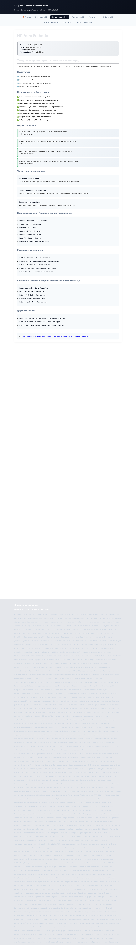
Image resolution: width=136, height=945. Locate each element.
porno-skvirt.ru (19, 629)
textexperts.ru (19, 742)
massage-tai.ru (43, 746)
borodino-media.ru (101, 731)
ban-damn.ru (77, 660)
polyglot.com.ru (114, 818)
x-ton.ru (58, 716)
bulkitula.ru (34, 641)
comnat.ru (83, 791)
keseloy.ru (17, 912)
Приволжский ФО (78, 17)
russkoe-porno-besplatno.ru (24, 727)
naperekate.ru (47, 675)
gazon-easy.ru (28, 825)
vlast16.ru (17, 772)
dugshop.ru (28, 776)
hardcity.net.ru (106, 848)
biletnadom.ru (83, 671)
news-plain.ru (73, 708)
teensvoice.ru (110, 727)
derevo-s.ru (41, 900)
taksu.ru (83, 727)
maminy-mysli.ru (51, 897)
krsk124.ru (98, 799)
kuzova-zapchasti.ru (63, 848)
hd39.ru (95, 878)
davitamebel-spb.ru (89, 810)
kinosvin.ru (74, 780)
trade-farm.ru (87, 712)
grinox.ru (50, 825)
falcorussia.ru (19, 761)
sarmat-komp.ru (20, 757)
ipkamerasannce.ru (88, 915)
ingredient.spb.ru (94, 938)
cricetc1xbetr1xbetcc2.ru (23, 652)
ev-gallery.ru (112, 644)
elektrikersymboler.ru (44, 787)
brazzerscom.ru (90, 667)
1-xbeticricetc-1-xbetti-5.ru (64, 641)
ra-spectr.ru (51, 904)
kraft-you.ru (84, 614)
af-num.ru (40, 942)
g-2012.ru (17, 648)
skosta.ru (58, 870)
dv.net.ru (118, 919)
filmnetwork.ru (54, 780)
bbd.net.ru (53, 806)
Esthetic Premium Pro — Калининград (32, 302)
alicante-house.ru (103, 915)
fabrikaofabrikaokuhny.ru (109, 682)
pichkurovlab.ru (61, 727)
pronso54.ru (99, 633)
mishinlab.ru (103, 629)
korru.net (25, 772)
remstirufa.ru (108, 735)
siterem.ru (73, 821)
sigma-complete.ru (51, 863)
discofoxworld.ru (53, 637)
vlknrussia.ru (48, 678)
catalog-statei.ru (96, 855)
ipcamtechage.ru (47, 870)
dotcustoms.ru (99, 712)
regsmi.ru (45, 780)
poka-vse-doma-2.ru (45, 644)
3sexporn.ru (48, 663)
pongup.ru (75, 637)
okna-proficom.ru (41, 750)
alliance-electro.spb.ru (97, 761)
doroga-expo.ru (103, 720)
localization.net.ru (104, 874)
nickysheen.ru (94, 889)
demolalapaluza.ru (60, 742)
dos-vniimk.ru (100, 919)
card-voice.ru (110, 697)
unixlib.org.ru (50, 931)
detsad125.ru (39, 821)
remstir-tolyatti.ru (85, 742)
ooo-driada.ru (29, 821)
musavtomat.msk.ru (81, 840)
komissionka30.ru (53, 878)
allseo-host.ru (86, 648)
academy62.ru (74, 833)
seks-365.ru (62, 723)
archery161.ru (101, 769)
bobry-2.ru (72, 889)
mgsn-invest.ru (75, 915)
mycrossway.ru (43, 882)
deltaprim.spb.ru (107, 780)
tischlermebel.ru (66, 912)
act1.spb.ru (103, 818)
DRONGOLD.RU (109, 863)
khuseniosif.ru (73, 897)
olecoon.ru (86, 626)
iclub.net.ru (18, 825)
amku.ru (65, 927)
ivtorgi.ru (80, 855)
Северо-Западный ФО (59, 17)
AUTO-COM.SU (79, 803)
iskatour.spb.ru (74, 772)
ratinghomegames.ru (21, 851)
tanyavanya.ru (73, 742)
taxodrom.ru (85, 848)
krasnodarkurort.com (31, 836)
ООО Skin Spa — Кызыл (27, 227)
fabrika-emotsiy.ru (86, 795)
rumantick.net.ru (43, 874)
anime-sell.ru (109, 908)
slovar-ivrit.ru (32, 723)
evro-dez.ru (18, 708)
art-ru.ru (27, 934)
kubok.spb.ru (107, 799)
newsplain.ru (67, 716)
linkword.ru (73, 867)
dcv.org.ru (107, 855)
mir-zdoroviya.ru (51, 821)
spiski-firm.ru (41, 754)
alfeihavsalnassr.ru (20, 720)
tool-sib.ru (88, 836)
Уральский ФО (94, 17)
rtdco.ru (66, 697)
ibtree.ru (30, 931)
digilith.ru (51, 727)
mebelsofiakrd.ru (20, 874)
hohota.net (90, 803)
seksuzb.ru (75, 682)
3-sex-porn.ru (67, 660)
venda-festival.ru (100, 656)
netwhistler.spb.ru (112, 923)
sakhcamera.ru (83, 761)
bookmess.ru (63, 867)
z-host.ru (17, 675)
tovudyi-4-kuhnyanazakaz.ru (74, 667)
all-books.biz (112, 897)
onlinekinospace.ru (62, 750)
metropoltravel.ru (75, 731)
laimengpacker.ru (49, 848)
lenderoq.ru (54, 814)
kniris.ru (30, 897)
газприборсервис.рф (30, 912)
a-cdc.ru (46, 622)
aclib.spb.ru (42, 878)
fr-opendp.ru (65, 859)
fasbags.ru (112, 660)
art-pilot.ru (83, 938)
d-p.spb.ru (55, 810)
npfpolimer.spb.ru (108, 938)
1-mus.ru (58, 660)
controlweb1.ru (19, 765)
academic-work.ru (39, 885)
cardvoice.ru (77, 716)
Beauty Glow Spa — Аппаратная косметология (36, 272)
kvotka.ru (48, 765)
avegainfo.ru (91, 769)
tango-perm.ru (19, 784)
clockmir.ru (105, 889)
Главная (17, 10)
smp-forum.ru (77, 806)
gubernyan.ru (47, 851)
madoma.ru (32, 720)
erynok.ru (51, 750)
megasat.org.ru (91, 874)
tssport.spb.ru (74, 851)
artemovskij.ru (98, 825)
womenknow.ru (88, 919)
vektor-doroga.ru (76, 633)
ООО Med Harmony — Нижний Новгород (34, 241)
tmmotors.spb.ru (54, 840)
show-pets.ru (28, 637)
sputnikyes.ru (57, 787)
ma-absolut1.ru (40, 708)
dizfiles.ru (104, 708)
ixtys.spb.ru (86, 904)
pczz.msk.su (39, 893)
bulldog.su (65, 908)
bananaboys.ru (52, 885)
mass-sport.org (40, 867)
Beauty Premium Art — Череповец (31, 291)
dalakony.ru (117, 829)
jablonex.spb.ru (52, 867)
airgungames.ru (75, 648)
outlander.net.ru (87, 908)
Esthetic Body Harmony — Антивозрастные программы (39, 261)
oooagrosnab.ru (106, 622)
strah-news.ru (44, 618)
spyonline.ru (43, 803)
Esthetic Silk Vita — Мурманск (30, 231)
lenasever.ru (109, 633)
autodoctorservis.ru (32, 761)
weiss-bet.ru (28, 735)
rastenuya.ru (18, 618)
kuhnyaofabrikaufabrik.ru (62, 675)
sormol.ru (51, 629)
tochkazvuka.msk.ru (79, 814)
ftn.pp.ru (27, 848)
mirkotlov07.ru (32, 882)
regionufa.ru (18, 735)
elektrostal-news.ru (57, 622)
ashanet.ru (78, 712)
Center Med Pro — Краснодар (30, 224)
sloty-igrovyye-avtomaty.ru (87, 723)
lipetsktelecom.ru (43, 682)
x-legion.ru (57, 656)
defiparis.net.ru (45, 927)
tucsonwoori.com (91, 885)
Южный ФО (67, 23)
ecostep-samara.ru (43, 810)
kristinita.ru (90, 739)
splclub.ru (83, 720)
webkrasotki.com (60, 784)
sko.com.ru (77, 810)
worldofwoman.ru (58, 739)
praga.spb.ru (107, 757)
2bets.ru (80, 754)
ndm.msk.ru (30, 829)
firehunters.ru (109, 637)
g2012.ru (77, 644)
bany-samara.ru (45, 915)
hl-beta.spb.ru (38, 776)
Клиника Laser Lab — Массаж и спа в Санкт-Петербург (39, 322)
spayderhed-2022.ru (102, 705)
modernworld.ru (64, 863)
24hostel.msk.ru (19, 780)
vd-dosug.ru (96, 626)
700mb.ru (45, 919)
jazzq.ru (90, 893)
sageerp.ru (75, 848)
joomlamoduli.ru (26, 885)
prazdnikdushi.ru (44, 614)
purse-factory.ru (89, 660)
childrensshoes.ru (99, 870)
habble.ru (26, 633)
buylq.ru (42, 889)
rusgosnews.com (98, 776)
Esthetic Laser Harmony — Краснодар (33, 221)
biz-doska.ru (63, 731)
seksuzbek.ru (47, 626)
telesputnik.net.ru (41, 923)
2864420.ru (34, 667)
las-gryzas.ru (56, 927)
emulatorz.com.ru (37, 934)
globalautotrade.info (66, 829)
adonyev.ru (105, 626)
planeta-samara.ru (38, 712)
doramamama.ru (29, 739)
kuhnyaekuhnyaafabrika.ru (23, 686)
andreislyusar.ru (50, 705)
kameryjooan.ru (85, 825)
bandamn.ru (28, 663)
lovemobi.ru (18, 934)
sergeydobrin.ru (65, 814)
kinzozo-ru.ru (39, 765)
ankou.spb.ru (95, 784)
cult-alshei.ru (42, 844)
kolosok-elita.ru (50, 769)
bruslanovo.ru (63, 821)
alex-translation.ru (105, 885)
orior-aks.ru (18, 818)
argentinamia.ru (93, 701)
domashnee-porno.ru (32, 731)
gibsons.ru (65, 938)
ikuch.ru (32, 855)
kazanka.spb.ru (29, 795)
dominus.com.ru (19, 931)
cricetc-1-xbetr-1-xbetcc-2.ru (98, 641)
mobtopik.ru (66, 836)
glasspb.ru (99, 637)
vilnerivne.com (62, 889)
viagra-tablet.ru (101, 660)
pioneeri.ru (30, 757)
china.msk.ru (55, 908)
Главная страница (81, 336)
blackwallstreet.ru (99, 851)
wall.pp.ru (52, 923)
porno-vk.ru (69, 626)
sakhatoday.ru (31, 787)
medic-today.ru (73, 727)
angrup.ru (67, 799)
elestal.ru (65, 633)
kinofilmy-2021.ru (46, 742)
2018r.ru (28, 938)
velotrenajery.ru (88, 633)
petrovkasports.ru (53, 720)
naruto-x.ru (61, 705)
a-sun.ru (65, 870)
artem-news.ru (108, 833)
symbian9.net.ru (32, 840)
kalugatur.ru (108, 791)
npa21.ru (48, 855)
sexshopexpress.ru (78, 618)
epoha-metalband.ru (75, 776)
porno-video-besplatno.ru (47, 723)
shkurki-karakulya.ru (58, 757)
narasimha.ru (29, 716)
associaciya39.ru (90, 765)
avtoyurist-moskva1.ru (22, 799)
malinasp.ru (65, 780)
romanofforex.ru (20, 803)
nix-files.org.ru (19, 787)
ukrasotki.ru (37, 626)
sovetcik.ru (105, 840)
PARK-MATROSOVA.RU (102, 795)
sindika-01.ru (40, 656)
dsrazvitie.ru (95, 848)
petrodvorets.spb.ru (52, 893)
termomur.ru (88, 735)
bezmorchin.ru (115, 765)
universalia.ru (58, 735)
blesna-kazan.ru (33, 814)
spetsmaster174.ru (20, 859)
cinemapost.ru (65, 614)
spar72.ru (98, 927)
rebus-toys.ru (74, 663)
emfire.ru (17, 626)
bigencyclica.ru (112, 769)
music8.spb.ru (88, 799)
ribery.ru (113, 720)
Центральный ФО (41, 17)
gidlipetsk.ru (18, 821)
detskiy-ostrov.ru (84, 784)
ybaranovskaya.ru (20, 844)
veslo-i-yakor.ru (88, 731)
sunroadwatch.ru (86, 882)
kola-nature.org (19, 908)
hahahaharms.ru (67, 644)
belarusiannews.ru (75, 919)
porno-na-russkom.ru (90, 629)
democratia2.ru (19, 867)
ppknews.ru (32, 844)
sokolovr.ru (110, 742)
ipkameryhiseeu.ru (34, 859)
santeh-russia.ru (19, 840)
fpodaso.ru (117, 622)
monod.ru (82, 900)
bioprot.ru (111, 878)
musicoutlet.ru (45, 908)
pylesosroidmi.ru (62, 923)
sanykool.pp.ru (39, 931)
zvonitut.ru (61, 746)
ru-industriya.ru (104, 723)
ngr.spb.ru (87, 776)
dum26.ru (45, 859)
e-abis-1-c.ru (78, 656)
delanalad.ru (95, 708)
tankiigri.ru (106, 927)
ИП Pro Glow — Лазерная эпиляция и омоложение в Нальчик (41, 325)
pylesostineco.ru (60, 825)
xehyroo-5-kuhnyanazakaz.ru (103, 675)
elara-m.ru (50, 754)
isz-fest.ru (37, 791)
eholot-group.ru (88, 863)
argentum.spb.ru (20, 942)
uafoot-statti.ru (82, 652)
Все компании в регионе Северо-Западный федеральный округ (46, 336)
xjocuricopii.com (67, 840)
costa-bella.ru (68, 765)
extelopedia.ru (48, 772)
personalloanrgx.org (111, 942)
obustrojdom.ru (95, 840)
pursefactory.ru (72, 705)
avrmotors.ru (112, 806)
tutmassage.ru (86, 757)
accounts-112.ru (36, 648)
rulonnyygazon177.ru (21, 701)
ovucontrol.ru (72, 723)
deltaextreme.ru (19, 882)
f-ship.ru (37, 780)
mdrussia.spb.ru (72, 900)
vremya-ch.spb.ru (59, 855)
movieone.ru (114, 705)
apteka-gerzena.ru (82, 942)
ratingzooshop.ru (41, 829)
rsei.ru (55, 915)
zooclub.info (18, 904)
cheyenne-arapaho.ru (92, 859)
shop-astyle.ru (31, 900)
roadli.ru (28, 712)
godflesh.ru (114, 746)
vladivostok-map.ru (67, 678)
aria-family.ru (18, 712)
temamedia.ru (54, 882)
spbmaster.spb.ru (33, 908)
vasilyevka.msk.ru (96, 942)
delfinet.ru (46, 633)
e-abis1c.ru (93, 652)
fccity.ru (94, 904)
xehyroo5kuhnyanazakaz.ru (24, 671)
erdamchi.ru (18, 739)
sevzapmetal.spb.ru (108, 859)
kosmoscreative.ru (100, 806)
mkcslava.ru (72, 754)
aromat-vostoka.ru (20, 806)
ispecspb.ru (31, 769)
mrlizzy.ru (110, 870)
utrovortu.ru (31, 754)
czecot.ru (97, 893)
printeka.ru (86, 931)
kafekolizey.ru (108, 821)
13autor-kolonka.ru (40, 629)
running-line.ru (94, 772)
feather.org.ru (88, 927)
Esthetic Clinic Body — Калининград (32, 295)
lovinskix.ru (18, 637)
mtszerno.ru (55, 874)
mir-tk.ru (39, 678)
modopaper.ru (88, 716)
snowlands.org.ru (86, 870)
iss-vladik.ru (34, 927)
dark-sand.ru (30, 656)
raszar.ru (99, 678)
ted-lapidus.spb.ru (20, 863)
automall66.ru (78, 912)
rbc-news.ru (115, 626)
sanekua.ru (62, 885)
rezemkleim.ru (31, 746)
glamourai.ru (100, 844)
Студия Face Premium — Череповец (32, 298)
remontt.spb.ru (29, 833)
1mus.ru (56, 663)
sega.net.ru (110, 919)
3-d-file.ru (57, 644)
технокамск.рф (40, 904)
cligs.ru (81, 923)
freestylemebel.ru (33, 915)
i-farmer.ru (30, 867)
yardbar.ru (100, 912)
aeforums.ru (81, 787)
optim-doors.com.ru (21, 855)
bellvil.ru (17, 927)
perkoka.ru (104, 701)
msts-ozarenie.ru (73, 825)
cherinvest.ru (72, 784)
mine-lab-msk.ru (48, 660)
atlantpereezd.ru (20, 622)
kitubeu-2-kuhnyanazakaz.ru (82, 675)
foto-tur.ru (54, 731)
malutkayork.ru (94, 780)
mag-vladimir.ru (90, 912)
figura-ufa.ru (54, 919)
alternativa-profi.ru (76, 934)
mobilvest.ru (44, 806)
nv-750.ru (64, 708)
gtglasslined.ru (58, 851)
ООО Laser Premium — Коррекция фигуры (34, 258)
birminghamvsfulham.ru (110, 754)
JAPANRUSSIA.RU (54, 844)
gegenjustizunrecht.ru (104, 750)
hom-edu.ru (31, 942)
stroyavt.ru (110, 761)
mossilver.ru (45, 814)
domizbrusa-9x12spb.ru (49, 701)
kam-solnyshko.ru (77, 859)
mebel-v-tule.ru (55, 836)
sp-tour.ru (109, 836)
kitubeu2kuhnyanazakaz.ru (31, 675)
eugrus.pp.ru (78, 765)
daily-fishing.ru (66, 874)
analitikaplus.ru (32, 803)
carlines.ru (50, 818)
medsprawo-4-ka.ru (21, 667)
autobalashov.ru (19, 754)
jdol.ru (102, 742)
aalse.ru (74, 701)
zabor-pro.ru (18, 848)
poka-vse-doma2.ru (61, 648)
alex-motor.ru (82, 818)
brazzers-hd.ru (114, 671)
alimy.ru (97, 803)
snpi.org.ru (84, 772)
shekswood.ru (55, 912)
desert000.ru (70, 855)
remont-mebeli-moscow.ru (73, 735)
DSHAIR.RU (43, 840)
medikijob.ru (18, 833)
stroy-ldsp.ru (74, 870)
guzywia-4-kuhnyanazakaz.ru (24, 678)
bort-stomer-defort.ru (39, 938)
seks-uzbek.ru (58, 626)
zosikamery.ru (53, 803)
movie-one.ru (114, 701)
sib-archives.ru (68, 656)
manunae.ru (98, 716)
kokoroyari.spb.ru (20, 814)
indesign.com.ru (19, 915)
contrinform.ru (52, 900)
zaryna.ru (37, 735)
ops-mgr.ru (26, 648)
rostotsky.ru (114, 731)
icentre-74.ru (76, 878)
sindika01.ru (89, 656)
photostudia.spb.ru (42, 833)
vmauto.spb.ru (19, 900)
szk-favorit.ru (40, 818)
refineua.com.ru (84, 867)
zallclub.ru (90, 787)
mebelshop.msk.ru (64, 806)
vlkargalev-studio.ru (33, 919)
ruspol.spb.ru (54, 859)
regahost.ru (40, 769)
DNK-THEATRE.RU (20, 870)
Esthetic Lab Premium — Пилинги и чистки (34, 265)
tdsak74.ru (29, 765)
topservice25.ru (35, 851)
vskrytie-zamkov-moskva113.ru (25, 682)
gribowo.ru (18, 641)
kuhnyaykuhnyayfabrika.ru (43, 686)
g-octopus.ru (28, 705)
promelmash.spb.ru (74, 904)
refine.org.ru (92, 900)
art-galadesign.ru (20, 810)
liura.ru (92, 637)
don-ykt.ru (100, 727)
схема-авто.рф (49, 799)
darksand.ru (64, 663)
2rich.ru (59, 629)
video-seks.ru (80, 678)
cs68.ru (56, 678)
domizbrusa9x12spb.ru (113, 712)
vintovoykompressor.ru (93, 754)
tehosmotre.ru (98, 648)
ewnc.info (46, 791)
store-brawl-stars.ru (105, 652)
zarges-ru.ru (91, 750)
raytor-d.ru (37, 652)
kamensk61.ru (111, 900)
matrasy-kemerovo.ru (65, 712)
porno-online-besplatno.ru (70, 720)
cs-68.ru (118, 675)
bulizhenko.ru (32, 874)
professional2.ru (54, 938)
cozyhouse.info (19, 919)
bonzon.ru (25, 927)
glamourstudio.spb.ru (106, 904)
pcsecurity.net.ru (77, 836)
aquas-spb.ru (50, 889)
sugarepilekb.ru (40, 825)
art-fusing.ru (65, 882)
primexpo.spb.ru (103, 765)
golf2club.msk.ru (69, 787)
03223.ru (17, 614)
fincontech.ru (37, 663)
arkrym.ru (81, 739)
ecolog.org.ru (96, 757)
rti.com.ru (98, 833)
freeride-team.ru (56, 618)
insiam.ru (82, 769)
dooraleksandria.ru (20, 660)
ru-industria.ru (19, 750)
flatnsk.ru (58, 818)
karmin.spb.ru (44, 912)
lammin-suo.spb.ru (61, 772)
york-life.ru (92, 720)
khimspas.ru (115, 934)
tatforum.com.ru (63, 934)
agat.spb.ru (115, 795)
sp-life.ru (49, 656)
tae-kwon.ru (62, 769)
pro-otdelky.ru (27, 626)
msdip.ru (96, 742)
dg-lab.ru (59, 799)
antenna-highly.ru (35, 660)
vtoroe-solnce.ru (83, 889)
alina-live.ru (64, 919)
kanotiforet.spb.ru (73, 757)
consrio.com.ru (72, 769)
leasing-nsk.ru (86, 878)
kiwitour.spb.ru (110, 912)
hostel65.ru (84, 637)
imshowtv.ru (44, 836)
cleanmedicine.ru (20, 723)
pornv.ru (118, 618)
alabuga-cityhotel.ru (107, 618)
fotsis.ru (100, 810)
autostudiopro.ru (93, 618)
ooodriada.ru (61, 904)
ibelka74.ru (113, 915)
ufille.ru (24, 614)
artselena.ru (74, 938)
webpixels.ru (29, 893)
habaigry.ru (113, 787)
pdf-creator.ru (115, 784)
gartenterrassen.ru (74, 931)
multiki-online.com (46, 784)
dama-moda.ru (77, 863)
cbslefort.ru (75, 882)
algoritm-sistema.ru (102, 746)
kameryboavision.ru (58, 795)
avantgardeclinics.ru (21, 889)
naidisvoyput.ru (63, 915)
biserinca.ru (18, 836)
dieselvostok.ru (110, 776)
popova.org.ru (100, 923)
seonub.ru (53, 746)
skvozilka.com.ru (97, 931)
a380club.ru (83, 701)
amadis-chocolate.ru (43, 757)
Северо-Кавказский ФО (84, 23)
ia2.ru (16, 769)
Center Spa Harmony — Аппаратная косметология (37, 268)
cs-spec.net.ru (96, 867)
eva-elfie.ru (45, 731)
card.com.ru (18, 795)
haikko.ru (17, 791)
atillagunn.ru (46, 652)
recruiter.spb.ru (77, 799)
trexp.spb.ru (70, 942)
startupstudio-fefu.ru (78, 750)
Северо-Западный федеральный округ (33, 10)
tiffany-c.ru (32, 810)
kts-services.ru (19, 656)
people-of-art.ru (93, 814)
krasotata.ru (33, 614)
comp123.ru (91, 727)
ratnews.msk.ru (114, 882)
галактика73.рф (66, 810)
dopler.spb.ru (108, 825)
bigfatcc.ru (18, 633)
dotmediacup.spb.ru (86, 897)
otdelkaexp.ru (33, 806)
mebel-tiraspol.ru (100, 897)
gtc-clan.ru (73, 923)
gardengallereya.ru (86, 833)
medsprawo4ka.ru (104, 667)
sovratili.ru (78, 626)
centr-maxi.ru (19, 938)
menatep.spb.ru (61, 931)
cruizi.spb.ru (106, 893)
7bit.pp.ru (99, 791)
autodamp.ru (18, 716)
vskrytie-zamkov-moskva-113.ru (65, 671)
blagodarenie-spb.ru (46, 667)
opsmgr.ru (102, 644)
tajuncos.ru (41, 720)
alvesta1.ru (105, 784)
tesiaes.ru (117, 791)
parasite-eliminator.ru (35, 863)
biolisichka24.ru (72, 746)
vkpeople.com (40, 897)
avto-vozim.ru (72, 761)
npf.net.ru (91, 791)
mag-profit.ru (65, 878)
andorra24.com (85, 851)
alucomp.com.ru (50, 934)
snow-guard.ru (35, 701)
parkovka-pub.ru (110, 931)
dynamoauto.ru (29, 818)
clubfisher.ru (98, 735)
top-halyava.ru (19, 644)
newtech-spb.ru (19, 746)
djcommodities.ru (41, 716)
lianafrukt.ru (72, 885)
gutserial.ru (62, 900)
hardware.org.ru (36, 799)
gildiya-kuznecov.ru (43, 795)
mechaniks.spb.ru (34, 870)
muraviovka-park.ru (43, 739)
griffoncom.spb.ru (72, 795)
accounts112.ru (31, 644)
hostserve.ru (77, 629)
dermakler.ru (89, 934)
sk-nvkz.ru (99, 863)
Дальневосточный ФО (51, 23)
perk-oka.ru (18, 705)
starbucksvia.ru (36, 633)
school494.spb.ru (50, 776)
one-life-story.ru (115, 641)
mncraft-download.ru (86, 746)
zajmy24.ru (58, 667)
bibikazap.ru (89, 923)
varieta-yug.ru (109, 648)
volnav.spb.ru (74, 791)
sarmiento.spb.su (36, 772)
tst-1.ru (84, 644)
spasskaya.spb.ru (20, 897)
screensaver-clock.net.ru (59, 791)
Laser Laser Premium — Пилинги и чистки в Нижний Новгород (42, 318)
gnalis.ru (26, 641)
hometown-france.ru (47, 641)
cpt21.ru (22, 769)
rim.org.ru (91, 844)
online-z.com (106, 803)
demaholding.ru (65, 701)
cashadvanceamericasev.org (54, 942)
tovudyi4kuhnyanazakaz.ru (60, 682)
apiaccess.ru (53, 829)
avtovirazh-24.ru (80, 893)
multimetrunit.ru (98, 836)
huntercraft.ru (114, 889)
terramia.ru (63, 833)
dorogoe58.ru (36, 848)
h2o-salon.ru (83, 780)
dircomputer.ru (100, 739)
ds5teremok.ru (31, 878)
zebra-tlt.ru (29, 750)
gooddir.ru (29, 784)
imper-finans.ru (81, 844)
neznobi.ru (112, 629)
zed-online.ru (94, 671)
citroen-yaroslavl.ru (100, 882)
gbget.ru (107, 716)
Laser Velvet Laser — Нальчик (30, 238)
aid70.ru (117, 825)
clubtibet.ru (115, 814)
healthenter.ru (112, 739)
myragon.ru (54, 833)
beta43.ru (80, 885)
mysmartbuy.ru (51, 712)
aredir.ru (107, 934)
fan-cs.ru (117, 836)
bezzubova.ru (105, 814)
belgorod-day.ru (41, 727)
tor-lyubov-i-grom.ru (86, 705)
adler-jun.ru (18, 663)
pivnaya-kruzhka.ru (32, 742)
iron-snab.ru (57, 765)
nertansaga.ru (84, 708)
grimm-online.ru (75, 908)
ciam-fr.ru (75, 614)
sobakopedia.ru (27, 791)
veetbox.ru (55, 614)
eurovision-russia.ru (31, 618)
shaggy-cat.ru (93, 644)
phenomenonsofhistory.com (24, 923)
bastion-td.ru (87, 806)
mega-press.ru (94, 614)
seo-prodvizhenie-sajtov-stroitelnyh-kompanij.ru (87, 697)
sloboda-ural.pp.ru (66, 803)
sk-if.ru (16, 885)
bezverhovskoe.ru (80, 829)
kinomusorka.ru (61, 754)
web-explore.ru (114, 614)
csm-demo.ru (48, 648)
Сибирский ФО (108, 17)
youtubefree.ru (114, 708)
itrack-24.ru (67, 618)
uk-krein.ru (101, 900)
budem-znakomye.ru (92, 622)
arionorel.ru (63, 897)
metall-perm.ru (19, 829)
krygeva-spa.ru (106, 772)
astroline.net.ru (93, 818)
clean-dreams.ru (71, 739)
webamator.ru (28, 708)
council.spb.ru (83, 821)
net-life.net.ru (61, 761)
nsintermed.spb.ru (66, 893)
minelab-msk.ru (85, 663)
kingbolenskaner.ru (69, 818)
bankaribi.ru (90, 678)
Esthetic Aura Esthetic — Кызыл (30, 235)
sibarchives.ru (39, 705)
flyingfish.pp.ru (19, 878)
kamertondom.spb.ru (47, 761)
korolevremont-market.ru (74, 622)
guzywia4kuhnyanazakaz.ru (89, 682)
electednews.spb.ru (76, 927)
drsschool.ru (92, 829)
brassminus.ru (111, 844)
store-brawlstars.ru (114, 656)
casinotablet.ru (47, 735)
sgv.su (36, 784)
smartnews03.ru (39, 637)
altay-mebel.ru (107, 867)
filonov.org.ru (29, 904)
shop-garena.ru (81, 641)
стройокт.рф (19, 893)
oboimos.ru (110, 851)
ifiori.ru (86, 855)
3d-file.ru (55, 652)
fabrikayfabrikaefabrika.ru (44, 671)
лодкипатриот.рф (95, 821)
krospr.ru (29, 629)
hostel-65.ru (67, 629)
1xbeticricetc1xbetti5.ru (68, 652)
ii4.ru (66, 851)
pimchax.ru (104, 671)
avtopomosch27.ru (53, 708)
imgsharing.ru (19, 731)
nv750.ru (51, 716)
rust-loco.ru (18, 776)
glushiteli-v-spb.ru (78, 874)
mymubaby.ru (62, 776)
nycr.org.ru (40, 855)
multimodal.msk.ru (101, 787)
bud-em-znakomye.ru (34, 622)
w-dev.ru (30, 780)
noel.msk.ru (34, 889)
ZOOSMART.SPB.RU (105, 829)
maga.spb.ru (99, 908)
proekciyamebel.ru (68, 844)
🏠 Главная (27, 17)
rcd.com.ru (103, 878)
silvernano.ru (56, 633)
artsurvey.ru (99, 934)
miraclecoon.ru (65, 637)
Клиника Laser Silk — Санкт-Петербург (33, 288)
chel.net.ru (116, 772)
